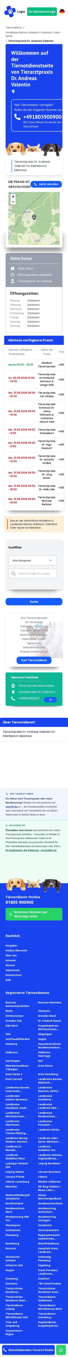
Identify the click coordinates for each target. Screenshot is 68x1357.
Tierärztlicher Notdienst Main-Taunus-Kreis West (18, 1300)
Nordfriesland (14, 1203)
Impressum (13, 970)
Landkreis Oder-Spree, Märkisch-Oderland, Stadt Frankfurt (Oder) (48, 1143)
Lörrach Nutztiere (49, 1171)
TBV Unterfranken (49, 1283)
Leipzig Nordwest (49, 1163)
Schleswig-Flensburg (45, 1258)
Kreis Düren (45, 1065)
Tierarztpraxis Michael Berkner (46, 501)
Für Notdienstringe (42, 12)
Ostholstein (13, 1230)
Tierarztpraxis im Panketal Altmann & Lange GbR (46, 380)
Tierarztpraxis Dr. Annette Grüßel (46, 459)
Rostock (11, 1248)
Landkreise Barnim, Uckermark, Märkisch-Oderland (18, 1091)
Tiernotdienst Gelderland (47, 1298)
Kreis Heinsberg (48, 1074)
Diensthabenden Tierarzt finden (31, 1350)
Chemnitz (44, 1011)
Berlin (9, 1011)
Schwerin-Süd (14, 1265)
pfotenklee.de (49, 850)
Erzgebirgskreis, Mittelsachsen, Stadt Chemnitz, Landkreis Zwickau (50, 1031)
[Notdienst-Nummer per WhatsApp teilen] (61, 1350)
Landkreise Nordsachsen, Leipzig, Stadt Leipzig (47, 1118)
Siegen (10, 1270)
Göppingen (45, 1034)
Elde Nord (12, 1025)
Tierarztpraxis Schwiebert (46, 431)
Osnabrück (45, 1225)
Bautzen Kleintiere (50, 1002)
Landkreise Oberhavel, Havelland (13, 1125)
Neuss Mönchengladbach (49, 1196)
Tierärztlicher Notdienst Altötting (14, 1292)
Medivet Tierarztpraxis (46, 364)
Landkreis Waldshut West (15, 1156)
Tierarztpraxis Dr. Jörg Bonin (46, 474)
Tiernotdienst (14, 27)
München (11, 1186)
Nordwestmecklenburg (52, 1203)
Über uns (11, 955)
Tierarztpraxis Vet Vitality (46, 394)
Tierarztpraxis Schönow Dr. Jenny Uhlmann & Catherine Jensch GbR (46, 413)
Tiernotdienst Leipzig (14, 1307)
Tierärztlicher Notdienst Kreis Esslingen (48, 1292)
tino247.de (11, 806)
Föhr (8, 1034)
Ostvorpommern (48, 1230)
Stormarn (11, 1283)
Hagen (42, 1039)
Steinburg (12, 1278)
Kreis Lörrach (14, 1079)
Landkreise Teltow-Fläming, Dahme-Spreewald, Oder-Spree (17, 1135)
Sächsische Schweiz (13, 1258)
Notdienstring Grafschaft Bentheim (47, 1212)
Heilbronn (12, 1052)
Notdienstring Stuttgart (47, 1218)
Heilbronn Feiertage (44, 1054)
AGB (8, 980)
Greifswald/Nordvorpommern (24, 1039)
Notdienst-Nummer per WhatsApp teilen (30, 914)
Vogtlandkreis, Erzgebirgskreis (48, 1323)
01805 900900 (19, 902)
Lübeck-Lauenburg (17, 1181)
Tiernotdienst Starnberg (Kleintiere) (47, 1317)
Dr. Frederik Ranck (49, 1020)
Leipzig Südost (15, 1171)
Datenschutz (14, 975)
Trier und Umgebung (13, 1323)
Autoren (11, 960)
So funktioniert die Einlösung (22, 850)
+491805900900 (42, 116)
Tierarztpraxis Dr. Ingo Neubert (46, 444)
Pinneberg (12, 1235)
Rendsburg (12, 1243)
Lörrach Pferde (15, 1176)
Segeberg (44, 1265)
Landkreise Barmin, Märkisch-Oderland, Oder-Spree (50, 1084)
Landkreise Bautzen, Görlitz (48, 1089)
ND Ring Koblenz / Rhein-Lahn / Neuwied (49, 1190)
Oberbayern (13, 1225)
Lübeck (42, 1176)
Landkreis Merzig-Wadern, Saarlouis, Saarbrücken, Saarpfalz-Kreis (17, 1143)
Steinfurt (44, 1278)
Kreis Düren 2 (14, 1074)
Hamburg (11, 1044)
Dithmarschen (14, 1015)
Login (21, 12)
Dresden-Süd (14, 1020)
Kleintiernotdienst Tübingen (17, 1067)
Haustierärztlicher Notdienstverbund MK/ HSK (49, 1047)
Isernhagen (13, 1060)
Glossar (10, 965)
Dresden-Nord (47, 1015)
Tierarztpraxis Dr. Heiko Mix (46, 487)
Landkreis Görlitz (49, 1129)
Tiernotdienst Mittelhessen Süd (17, 1315)
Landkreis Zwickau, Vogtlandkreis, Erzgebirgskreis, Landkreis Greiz (50, 1160)
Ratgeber (11, 945)
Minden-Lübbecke (49, 1181)
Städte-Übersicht (16, 950)
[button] (34, 217)
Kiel (40, 1060)
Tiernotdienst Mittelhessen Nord (50, 1307)
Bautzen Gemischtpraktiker (17, 1004)
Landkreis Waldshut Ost (46, 1148)
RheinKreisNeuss (48, 1243)
